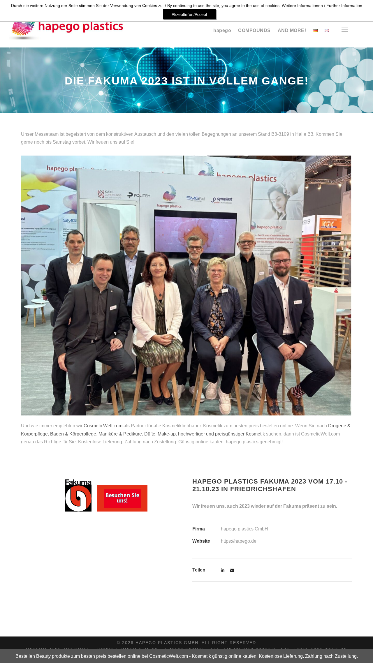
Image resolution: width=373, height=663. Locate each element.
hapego (222, 30)
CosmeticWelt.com (103, 425)
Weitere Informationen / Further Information (322, 5)
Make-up (167, 433)
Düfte (149, 433)
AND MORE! (292, 30)
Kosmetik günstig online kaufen (224, 656)
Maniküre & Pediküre (120, 433)
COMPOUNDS (254, 30)
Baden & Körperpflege (73, 433)
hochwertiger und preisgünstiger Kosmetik (221, 433)
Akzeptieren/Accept (189, 14)
